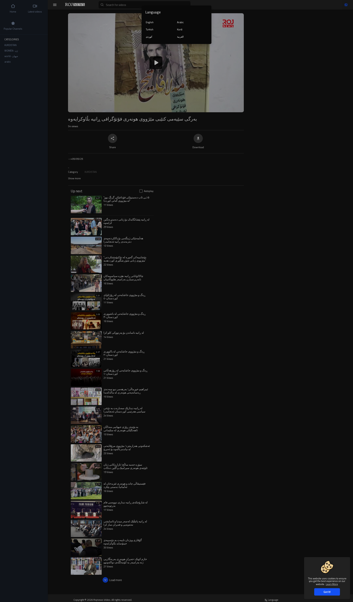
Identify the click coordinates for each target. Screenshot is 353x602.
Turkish (149, 29)
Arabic (180, 22)
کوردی (149, 36)
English (150, 22)
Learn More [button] (332, 584)
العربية (180, 36)
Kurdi (179, 29)
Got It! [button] (327, 591)
